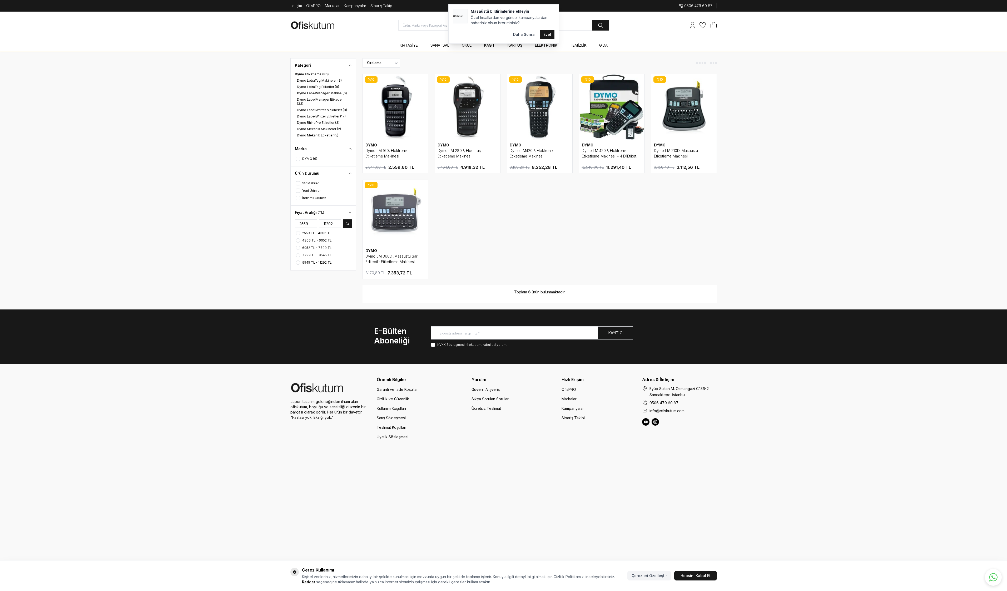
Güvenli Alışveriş (486, 389)
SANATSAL (439, 45)
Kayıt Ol (616, 333)
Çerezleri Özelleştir (649, 575)
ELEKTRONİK (546, 45)
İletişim (296, 5)
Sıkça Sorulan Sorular (490, 399)
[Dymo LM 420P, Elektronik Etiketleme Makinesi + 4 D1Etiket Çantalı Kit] (611, 107)
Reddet (308, 582)
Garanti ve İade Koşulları (398, 389)
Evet (547, 34)
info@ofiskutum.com (666, 410)
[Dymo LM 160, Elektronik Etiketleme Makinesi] (395, 107)
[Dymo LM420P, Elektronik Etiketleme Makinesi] (539, 107)
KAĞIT (489, 45)
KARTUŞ (515, 45)
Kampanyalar (355, 5)
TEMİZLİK (578, 45)
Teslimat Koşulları (391, 427)
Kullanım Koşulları (391, 408)
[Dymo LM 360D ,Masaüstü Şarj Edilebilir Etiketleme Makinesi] (395, 212)
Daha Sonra (524, 34)
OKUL (467, 45)
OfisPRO (313, 5)
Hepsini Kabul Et (696, 575)
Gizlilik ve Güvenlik (393, 399)
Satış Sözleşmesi (391, 418)
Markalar (332, 5)
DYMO (371, 145)
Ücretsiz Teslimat (486, 408)
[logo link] (322, 25)
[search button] (600, 25)
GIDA (603, 45)
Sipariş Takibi (573, 418)
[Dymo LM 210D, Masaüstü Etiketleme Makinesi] (684, 107)
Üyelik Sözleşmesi (392, 437)
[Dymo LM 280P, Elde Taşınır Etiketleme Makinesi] (467, 107)
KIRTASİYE (409, 45)
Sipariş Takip (381, 5)
